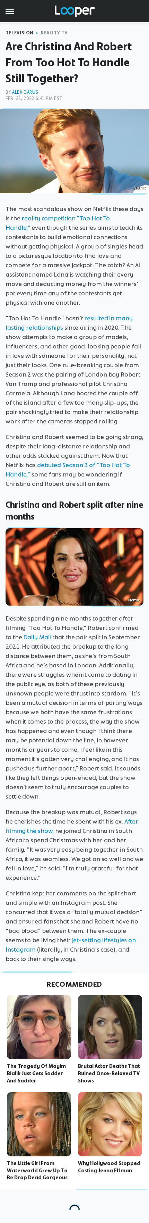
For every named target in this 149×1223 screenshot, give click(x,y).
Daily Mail (37, 637)
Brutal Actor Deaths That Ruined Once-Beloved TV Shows (109, 1073)
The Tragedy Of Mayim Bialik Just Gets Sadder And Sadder (36, 1073)
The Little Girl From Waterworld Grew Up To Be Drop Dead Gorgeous (37, 1170)
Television (20, 33)
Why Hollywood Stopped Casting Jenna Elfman (109, 1167)
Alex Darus (25, 92)
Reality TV (54, 33)
